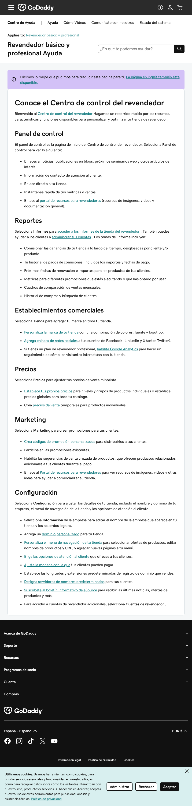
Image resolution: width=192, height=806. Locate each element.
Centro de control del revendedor (65, 113)
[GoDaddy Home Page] (23, 711)
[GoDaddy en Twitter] (42, 743)
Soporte (10, 645)
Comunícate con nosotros (112, 22)
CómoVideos (74, 22)
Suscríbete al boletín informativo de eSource (60, 590)
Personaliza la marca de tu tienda (51, 332)
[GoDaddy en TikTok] (31, 743)
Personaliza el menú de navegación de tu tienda (63, 542)
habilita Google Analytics (117, 349)
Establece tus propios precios (48, 391)
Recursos (11, 657)
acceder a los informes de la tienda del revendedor (98, 231)
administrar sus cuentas (71, 237)
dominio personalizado (60, 534)
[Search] (179, 49)
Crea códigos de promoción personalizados (59, 441)
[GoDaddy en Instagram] (19, 743)
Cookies (129, 759)
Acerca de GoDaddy (20, 633)
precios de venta (46, 405)
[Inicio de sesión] (170, 7)
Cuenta (10, 682)
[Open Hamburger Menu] (9, 7)
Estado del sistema (155, 22)
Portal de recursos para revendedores (70, 472)
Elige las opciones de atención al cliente (56, 556)
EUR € (177, 731)
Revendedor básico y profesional (52, 35)
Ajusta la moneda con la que (47, 565)
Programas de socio (20, 669)
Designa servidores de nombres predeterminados (64, 581)
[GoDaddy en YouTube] (54, 743)
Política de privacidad (102, 759)
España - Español (18, 731)
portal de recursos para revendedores (70, 200)
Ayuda (53, 22)
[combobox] (136, 49)
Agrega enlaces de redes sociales (51, 340)
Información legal (69, 759)
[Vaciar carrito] (180, 7)
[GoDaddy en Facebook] (7, 743)
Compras (11, 694)
